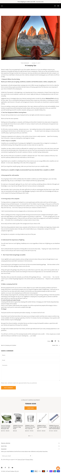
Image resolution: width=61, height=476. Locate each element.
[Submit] (30, 456)
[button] (58, 5)
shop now (30, 408)
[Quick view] (9, 422)
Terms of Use (21, 459)
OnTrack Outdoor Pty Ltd (12, 471)
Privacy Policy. (29, 459)
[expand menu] (2, 5)
